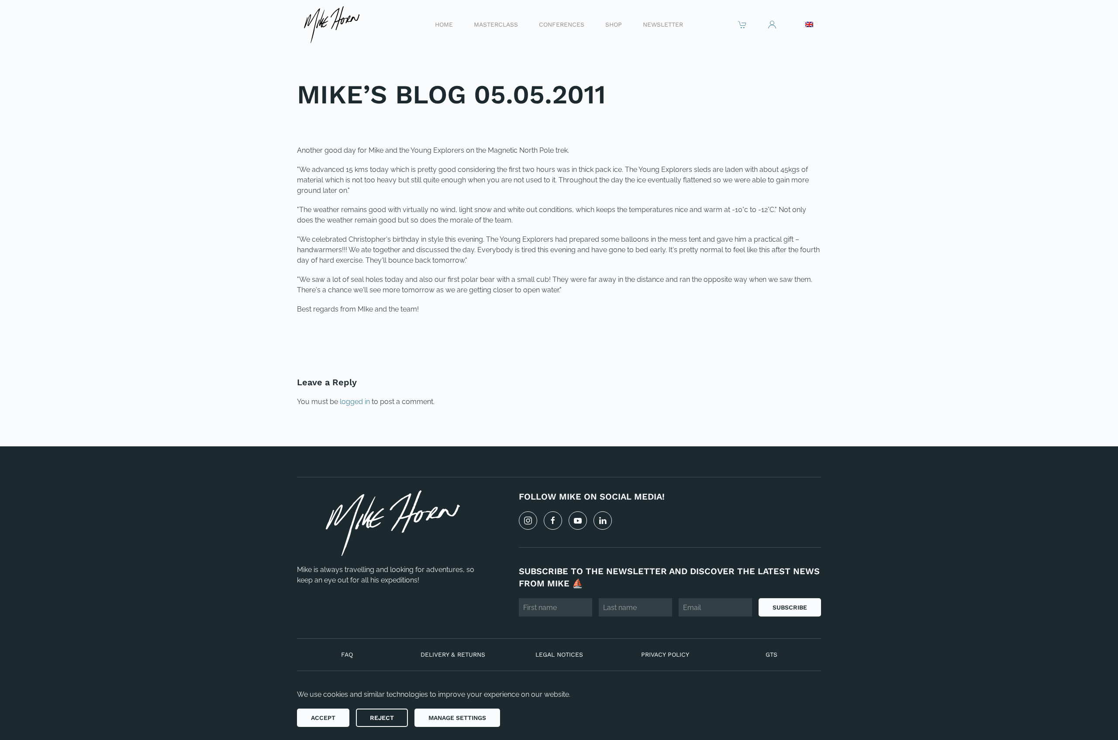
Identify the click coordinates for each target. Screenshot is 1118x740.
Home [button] (444, 24)
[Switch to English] (809, 24)
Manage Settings (457, 717)
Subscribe (790, 607)
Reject (382, 717)
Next (801, 339)
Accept (323, 717)
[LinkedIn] (603, 520)
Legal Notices (559, 654)
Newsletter (663, 24)
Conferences (561, 24)
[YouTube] (578, 520)
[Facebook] (553, 520)
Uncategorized (357, 123)
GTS (771, 654)
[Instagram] (528, 520)
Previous (324, 339)
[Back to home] (331, 24)
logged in (355, 401)
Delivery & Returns (453, 654)
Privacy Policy (665, 654)
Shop (613, 24)
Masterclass (496, 24)
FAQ (347, 654)
